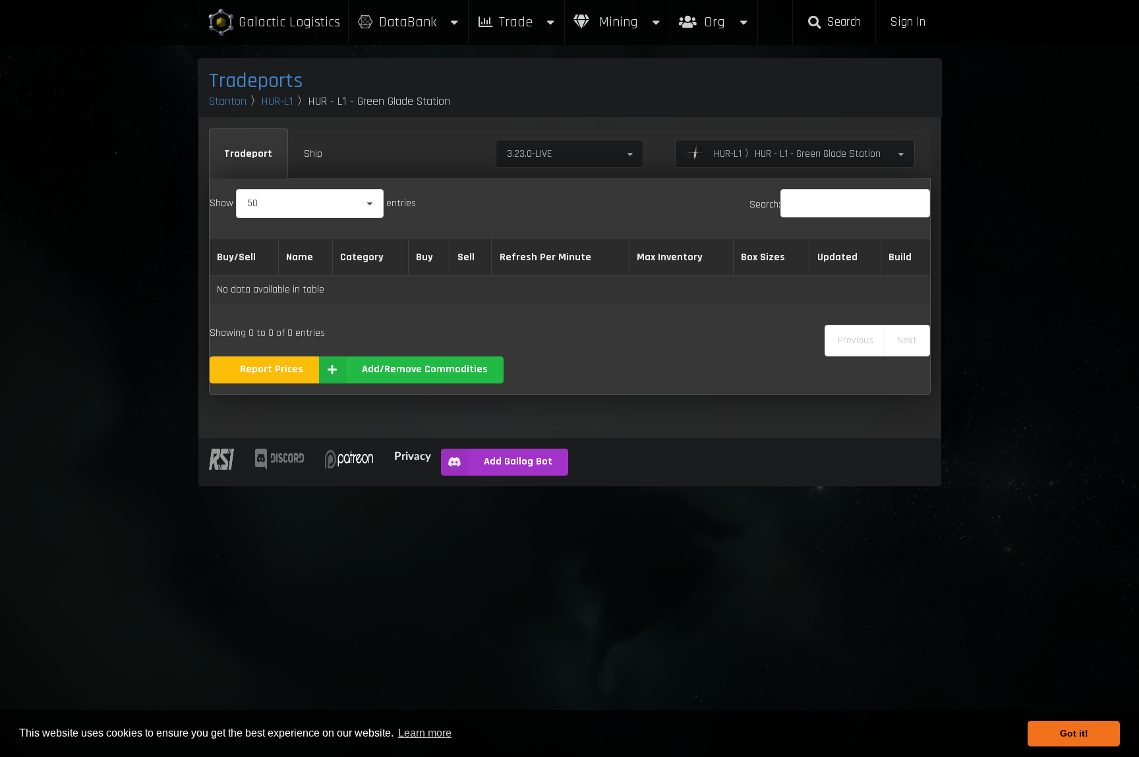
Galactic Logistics (289, 22)
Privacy (412, 456)
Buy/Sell (236, 257)
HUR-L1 (277, 101)
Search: (764, 204)
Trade (516, 22)
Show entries (313, 203)
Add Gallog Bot (518, 461)
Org (728, 15)
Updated (837, 257)
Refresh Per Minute (545, 257)
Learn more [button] (425, 733)
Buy (424, 257)
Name (299, 257)
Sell (466, 257)
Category (362, 257)
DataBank (407, 22)
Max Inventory (670, 257)
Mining (616, 22)
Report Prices (271, 369)
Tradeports (256, 80)
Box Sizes (763, 257)
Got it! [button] (1074, 733)
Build (900, 257)
